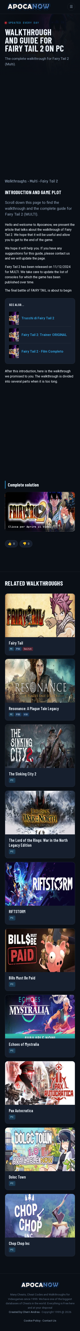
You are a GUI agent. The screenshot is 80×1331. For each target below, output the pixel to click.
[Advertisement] (40, 119)
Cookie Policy (32, 1320)
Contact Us (49, 1320)
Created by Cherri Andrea (24, 1312)
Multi (34, 181)
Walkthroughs (16, 181)
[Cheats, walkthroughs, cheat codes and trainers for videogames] (29, 6)
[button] (40, 511)
